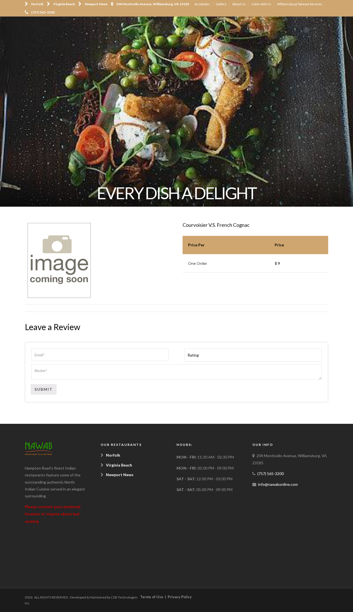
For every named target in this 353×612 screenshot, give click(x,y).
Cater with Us (261, 4)
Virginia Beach (64, 4)
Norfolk (37, 4)
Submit (43, 389)
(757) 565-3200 (43, 12)
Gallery (221, 4)
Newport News (96, 4)
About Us (239, 4)
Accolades (202, 4)
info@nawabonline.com (278, 484)
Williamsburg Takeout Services (299, 4)
